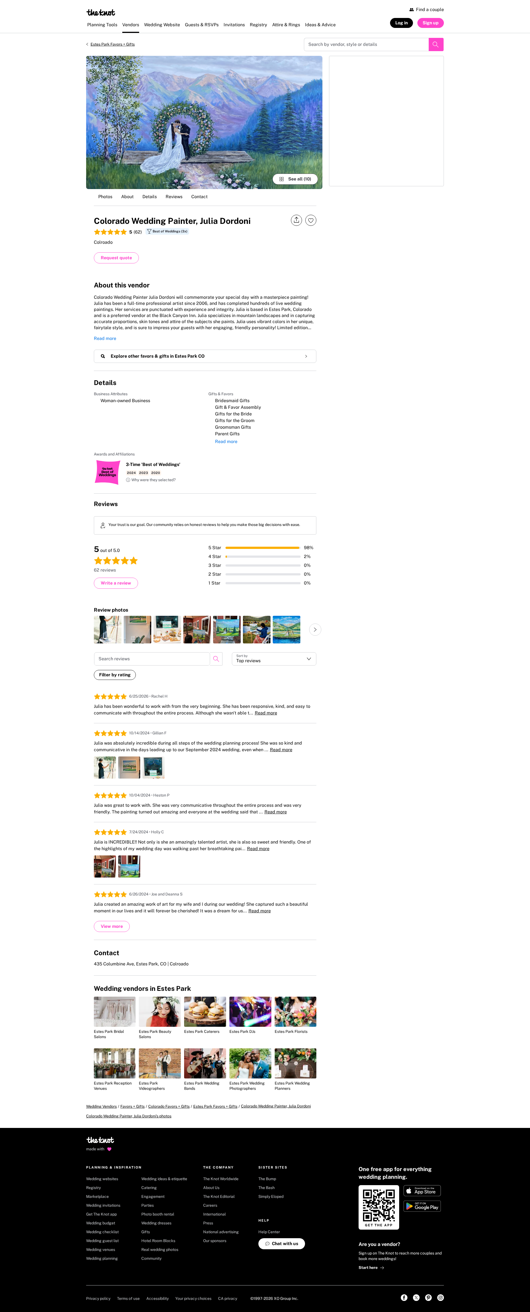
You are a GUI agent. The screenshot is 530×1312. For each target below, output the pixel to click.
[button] (151, 480)
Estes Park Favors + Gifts (113, 44)
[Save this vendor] (310, 220)
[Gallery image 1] (204, 122)
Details (149, 196)
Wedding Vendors (101, 1106)
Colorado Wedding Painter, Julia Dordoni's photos (128, 1116)
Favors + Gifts (132, 1106)
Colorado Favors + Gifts (169, 1106)
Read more (105, 338)
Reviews (174, 196)
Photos (105, 196)
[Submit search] (436, 44)
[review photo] (107, 629)
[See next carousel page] (315, 630)
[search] (216, 659)
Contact (199, 196)
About (127, 196)
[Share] (296, 220)
